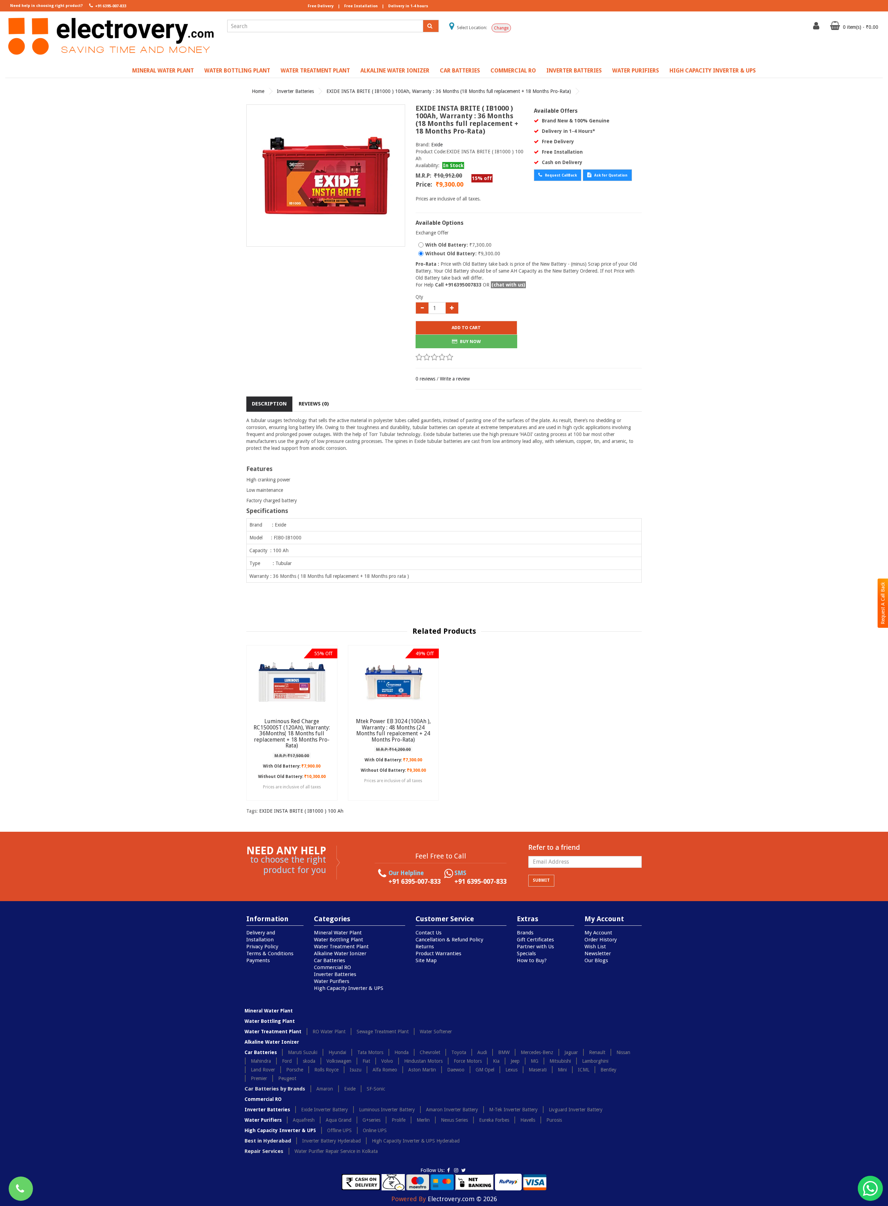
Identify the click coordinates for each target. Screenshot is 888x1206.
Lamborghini (595, 1061)
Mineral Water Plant (163, 70)
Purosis (554, 1120)
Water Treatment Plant (315, 70)
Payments (258, 960)
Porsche (294, 1069)
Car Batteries (460, 70)
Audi (482, 1052)
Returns (425, 946)
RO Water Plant (329, 1031)
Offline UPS (339, 1130)
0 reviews (425, 379)
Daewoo (455, 1069)
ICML (583, 1069)
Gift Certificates (535, 939)
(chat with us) (508, 285)
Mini (562, 1069)
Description (269, 404)
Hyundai (337, 1052)
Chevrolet (430, 1052)
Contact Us (429, 933)
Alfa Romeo (385, 1069)
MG (534, 1061)
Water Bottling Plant (237, 70)
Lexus (511, 1069)
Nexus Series (454, 1120)
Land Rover (263, 1069)
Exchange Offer (432, 233)
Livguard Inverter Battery (576, 1109)
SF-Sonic (376, 1089)
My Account (598, 933)
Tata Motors (370, 1052)
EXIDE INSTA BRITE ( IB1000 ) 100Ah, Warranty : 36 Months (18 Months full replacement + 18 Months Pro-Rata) (448, 91)
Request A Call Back (883, 603)
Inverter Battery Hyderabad (331, 1141)
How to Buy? (532, 960)
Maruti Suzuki (302, 1052)
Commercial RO (513, 70)
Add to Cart (466, 327)
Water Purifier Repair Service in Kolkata (336, 1151)
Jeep (515, 1061)
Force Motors (468, 1061)
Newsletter (597, 953)
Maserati (538, 1069)
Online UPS (375, 1130)
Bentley (608, 1069)
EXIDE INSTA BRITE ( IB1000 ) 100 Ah (301, 811)
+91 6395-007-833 (110, 6)
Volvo (387, 1061)
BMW (504, 1052)
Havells (527, 1120)
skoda (309, 1061)
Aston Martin (422, 1069)
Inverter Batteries (574, 70)
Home (258, 91)
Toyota (458, 1052)
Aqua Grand (338, 1120)
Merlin (423, 1120)
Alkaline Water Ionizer (394, 70)
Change (501, 28)
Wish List (595, 946)
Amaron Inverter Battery (452, 1109)
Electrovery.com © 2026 (462, 1199)
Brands (525, 933)
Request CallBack (560, 175)
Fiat (366, 1061)
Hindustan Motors (423, 1061)
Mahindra (261, 1061)
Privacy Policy (262, 946)
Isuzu (355, 1069)
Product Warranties (438, 953)
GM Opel (485, 1069)
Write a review (455, 379)
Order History (600, 939)
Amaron (324, 1089)
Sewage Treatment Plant (383, 1031)
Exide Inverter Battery (324, 1109)
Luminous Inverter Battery (387, 1109)
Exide (437, 144)
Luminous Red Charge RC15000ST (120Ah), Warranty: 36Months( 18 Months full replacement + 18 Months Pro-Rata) (292, 733)
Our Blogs (596, 960)
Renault (597, 1052)
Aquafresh (304, 1120)
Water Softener (436, 1031)
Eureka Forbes (494, 1120)
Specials (526, 953)
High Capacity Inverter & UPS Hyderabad (416, 1141)
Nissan (623, 1052)
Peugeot (287, 1078)
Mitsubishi (560, 1061)
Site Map (426, 960)
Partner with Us (535, 946)
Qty (419, 297)
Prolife (398, 1120)
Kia (496, 1061)
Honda (401, 1052)
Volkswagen (338, 1061)
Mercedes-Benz (537, 1052)
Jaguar (571, 1052)
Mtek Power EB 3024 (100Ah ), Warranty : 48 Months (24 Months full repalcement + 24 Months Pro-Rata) (393, 730)
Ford (287, 1061)
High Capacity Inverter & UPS (712, 70)
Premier (259, 1078)
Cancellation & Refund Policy (449, 939)
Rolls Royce (326, 1069)
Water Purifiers (635, 70)
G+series (371, 1120)
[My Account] (817, 27)
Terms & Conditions (269, 953)
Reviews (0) (314, 404)
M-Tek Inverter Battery (513, 1109)
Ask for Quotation (610, 175)
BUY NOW (470, 341)
